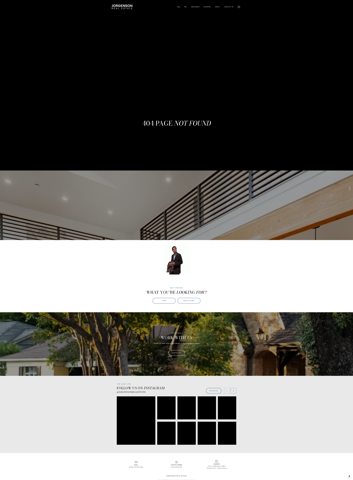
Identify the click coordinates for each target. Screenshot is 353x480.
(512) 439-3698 (176, 467)
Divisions (207, 7)
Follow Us (214, 391)
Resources (195, 7)
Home (164, 301)
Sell (178, 7)
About (217, 7)
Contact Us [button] (176, 353)
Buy (185, 7)
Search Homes (189, 301)
